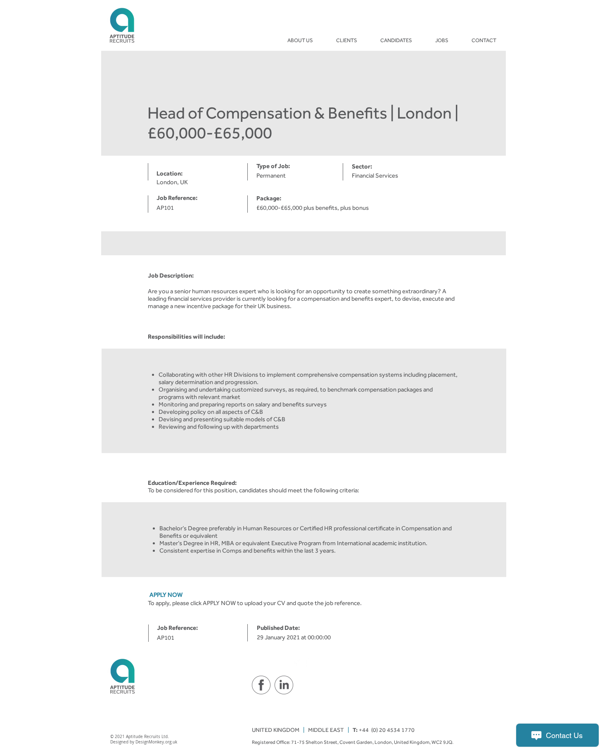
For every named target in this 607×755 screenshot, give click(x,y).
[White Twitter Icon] (311, 662)
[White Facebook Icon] (296, 662)
